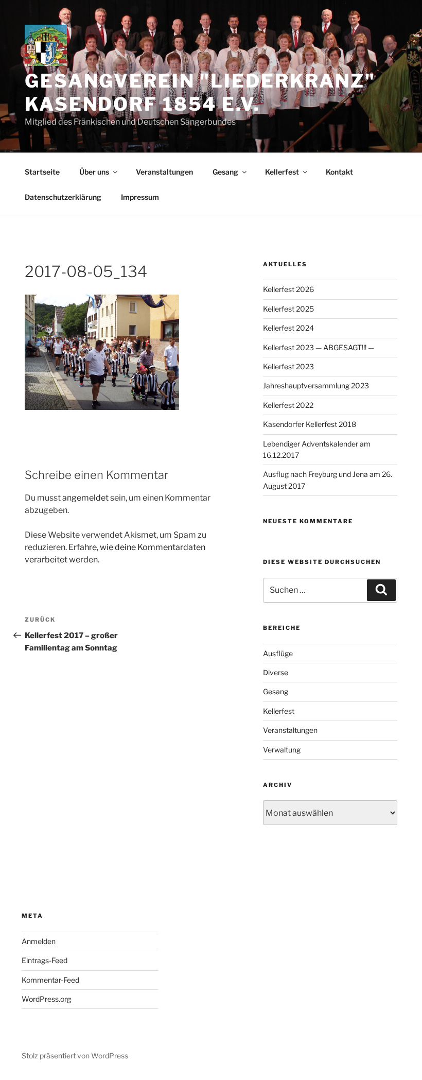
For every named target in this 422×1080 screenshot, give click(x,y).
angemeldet (85, 498)
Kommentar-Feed (50, 979)
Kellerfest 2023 (288, 366)
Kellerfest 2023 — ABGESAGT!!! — (318, 347)
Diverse (275, 672)
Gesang (225, 171)
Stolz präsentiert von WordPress (75, 1055)
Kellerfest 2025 (288, 308)
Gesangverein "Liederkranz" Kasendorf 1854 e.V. (200, 92)
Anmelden (39, 941)
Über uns (94, 171)
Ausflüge (278, 653)
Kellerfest (282, 171)
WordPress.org (46, 999)
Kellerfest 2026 (288, 289)
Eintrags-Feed (44, 960)
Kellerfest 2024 (288, 327)
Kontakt (339, 171)
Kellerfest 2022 (288, 405)
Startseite (42, 171)
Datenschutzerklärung (63, 197)
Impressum (140, 197)
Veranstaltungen (164, 171)
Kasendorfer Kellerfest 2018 (309, 424)
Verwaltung (282, 749)
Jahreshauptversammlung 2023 (316, 385)
